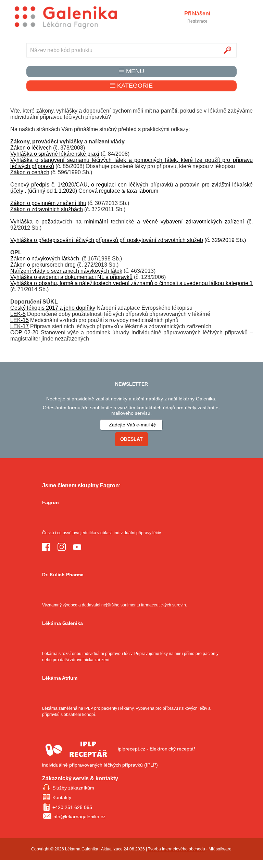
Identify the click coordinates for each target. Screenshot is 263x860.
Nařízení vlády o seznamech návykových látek (66, 271)
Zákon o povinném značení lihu (48, 203)
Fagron (50, 502)
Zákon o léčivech (31, 148)
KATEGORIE (134, 85)
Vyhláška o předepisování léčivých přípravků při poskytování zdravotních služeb (106, 240)
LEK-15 (19, 320)
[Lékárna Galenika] (66, 17)
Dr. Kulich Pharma (63, 574)
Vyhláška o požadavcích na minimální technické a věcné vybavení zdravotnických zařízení (127, 221)
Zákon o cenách (29, 172)
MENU (134, 71)
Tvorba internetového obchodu (176, 849)
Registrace (197, 21)
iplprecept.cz (131, 749)
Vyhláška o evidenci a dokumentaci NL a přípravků (71, 277)
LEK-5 (18, 314)
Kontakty (61, 797)
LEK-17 (19, 326)
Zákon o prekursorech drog (43, 265)
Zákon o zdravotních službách (46, 209)
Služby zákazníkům (73, 788)
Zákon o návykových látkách (45, 258)
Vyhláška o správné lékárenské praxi (54, 154)
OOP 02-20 (24, 332)
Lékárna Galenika (62, 623)
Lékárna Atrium (59, 678)
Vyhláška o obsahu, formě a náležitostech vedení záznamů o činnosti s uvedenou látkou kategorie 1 (131, 283)
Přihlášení (197, 13)
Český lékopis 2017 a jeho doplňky (52, 308)
